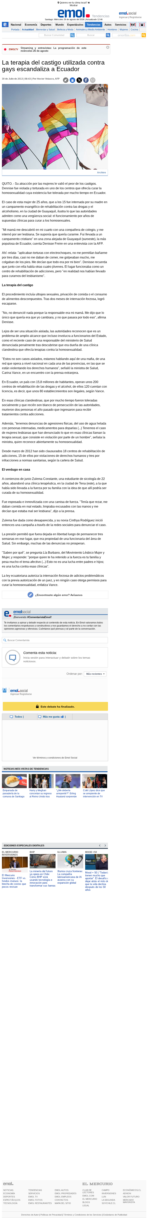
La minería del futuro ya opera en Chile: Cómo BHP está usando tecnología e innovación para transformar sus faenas (43, 878)
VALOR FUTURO (131, 1197)
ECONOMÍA (9, 1193)
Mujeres (124, 29)
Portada (15, 29)
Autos (107, 24)
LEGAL (85, 1205)
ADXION (127, 1193)
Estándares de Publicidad (115, 1215)
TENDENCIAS (35, 1190)
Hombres (112, 29)
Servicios (120, 24)
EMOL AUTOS (61, 1190)
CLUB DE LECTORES (88, 1191)
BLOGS (86, 1202)
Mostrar (74, 5)
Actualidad (28, 29)
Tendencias (93, 24)
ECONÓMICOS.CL (132, 1190)
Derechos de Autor (30, 1215)
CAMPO (105, 1190)
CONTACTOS (61, 1200)
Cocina (134, 29)
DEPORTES (9, 1197)
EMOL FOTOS (35, 1200)
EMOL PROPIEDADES (65, 1193)
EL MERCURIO (89, 1199)
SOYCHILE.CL (109, 1203)
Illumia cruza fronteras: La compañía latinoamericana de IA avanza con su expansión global (70, 877)
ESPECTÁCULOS (11, 1200)
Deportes (46, 24)
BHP (32, 852)
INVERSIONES (109, 1193)
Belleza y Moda (65, 29)
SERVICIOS (34, 1193)
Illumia (62, 852)
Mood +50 (91, 852)
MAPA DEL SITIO (63, 1203)
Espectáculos (75, 24)
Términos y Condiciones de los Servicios (82, 1215)
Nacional (16, 24)
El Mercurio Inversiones (10, 853)
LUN (104, 1197)
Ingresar (123, 17)
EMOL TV (33, 1197)
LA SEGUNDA (108, 1200)
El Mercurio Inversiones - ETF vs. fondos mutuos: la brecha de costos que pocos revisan (14, 881)
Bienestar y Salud (45, 29)
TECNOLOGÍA (10, 1203)
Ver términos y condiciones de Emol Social (55, 757)
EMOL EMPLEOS (63, 1197)
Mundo (60, 24)
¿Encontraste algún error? (58, 595)
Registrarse (136, 17)
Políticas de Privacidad (51, 1215)
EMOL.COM (88, 1196)
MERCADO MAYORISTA (129, 1201)
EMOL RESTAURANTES (40, 1203)
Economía (31, 24)
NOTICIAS (8, 1190)
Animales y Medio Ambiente (90, 29)
